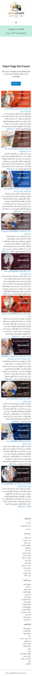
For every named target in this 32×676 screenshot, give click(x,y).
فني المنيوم (27, 641)
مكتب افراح (27, 589)
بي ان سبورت (27, 540)
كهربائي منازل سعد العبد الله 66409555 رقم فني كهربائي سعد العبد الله (16, 485)
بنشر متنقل (27, 543)
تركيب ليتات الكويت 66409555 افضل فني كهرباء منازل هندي (16, 232)
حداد (29, 636)
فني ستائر (28, 614)
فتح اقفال (28, 548)
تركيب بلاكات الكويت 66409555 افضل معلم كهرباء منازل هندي (17, 272)
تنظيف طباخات (26, 604)
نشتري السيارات (26, 599)
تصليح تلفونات (27, 633)
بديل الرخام (27, 619)
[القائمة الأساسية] (16, 22)
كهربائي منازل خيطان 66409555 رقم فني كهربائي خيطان (18, 442)
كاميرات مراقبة (26, 558)
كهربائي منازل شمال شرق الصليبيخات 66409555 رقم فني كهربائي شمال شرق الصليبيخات (16, 357)
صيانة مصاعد (27, 573)
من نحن (28, 529)
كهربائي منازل (27, 555)
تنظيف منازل (27, 584)
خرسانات (28, 587)
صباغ (29, 651)
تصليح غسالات (27, 628)
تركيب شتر (27, 570)
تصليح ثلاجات (27, 631)
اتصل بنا (28, 522)
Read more (10, 129)
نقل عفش (28, 560)
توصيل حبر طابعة (26, 658)
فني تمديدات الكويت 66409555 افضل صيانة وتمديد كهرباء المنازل (17, 150)
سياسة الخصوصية (26, 526)
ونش (29, 648)
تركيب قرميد (27, 656)
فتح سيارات (27, 563)
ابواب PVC (27, 575)
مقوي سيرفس (26, 553)
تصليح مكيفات (27, 646)
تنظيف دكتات (27, 602)
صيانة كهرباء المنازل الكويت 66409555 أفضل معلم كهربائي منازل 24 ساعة (17, 190)
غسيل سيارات (27, 643)
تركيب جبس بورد (26, 612)
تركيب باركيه (27, 568)
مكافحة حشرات (26, 545)
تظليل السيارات (26, 609)
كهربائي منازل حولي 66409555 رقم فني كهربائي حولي (16, 315)
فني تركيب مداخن (25, 638)
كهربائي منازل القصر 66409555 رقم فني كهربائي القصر (18, 400)
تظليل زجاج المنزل (25, 653)
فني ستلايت (27, 537)
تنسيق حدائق (27, 617)
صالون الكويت (27, 592)
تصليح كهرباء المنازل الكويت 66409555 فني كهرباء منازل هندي (18, 110)
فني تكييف (28, 594)
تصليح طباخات (27, 607)
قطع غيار (28, 663)
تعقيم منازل (27, 597)
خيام (29, 661)
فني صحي (28, 550)
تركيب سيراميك (26, 565)
